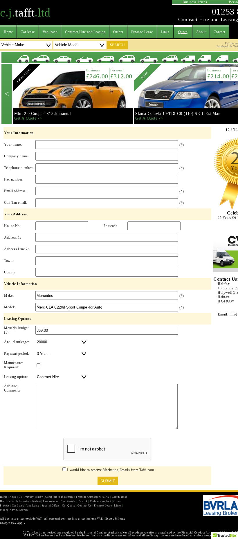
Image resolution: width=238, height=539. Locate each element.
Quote (182, 32)
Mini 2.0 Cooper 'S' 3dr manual (43, 113)
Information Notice (28, 501)
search (117, 45)
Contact (219, 32)
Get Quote (68, 505)
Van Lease (32, 505)
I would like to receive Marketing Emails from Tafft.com (110, 470)
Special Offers (51, 505)
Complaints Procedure (59, 496)
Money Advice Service (14, 510)
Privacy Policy (33, 496)
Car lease (28, 32)
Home (8, 32)
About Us (16, 496)
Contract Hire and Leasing (85, 32)
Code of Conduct (100, 501)
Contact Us (84, 505)
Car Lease (18, 505)
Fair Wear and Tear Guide (59, 501)
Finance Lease (142, 32)
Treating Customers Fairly (92, 496)
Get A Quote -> (28, 118)
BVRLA (82, 501)
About (201, 32)
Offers (118, 32)
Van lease (50, 32)
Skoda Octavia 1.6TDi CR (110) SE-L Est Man (177, 113)
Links (165, 32)
